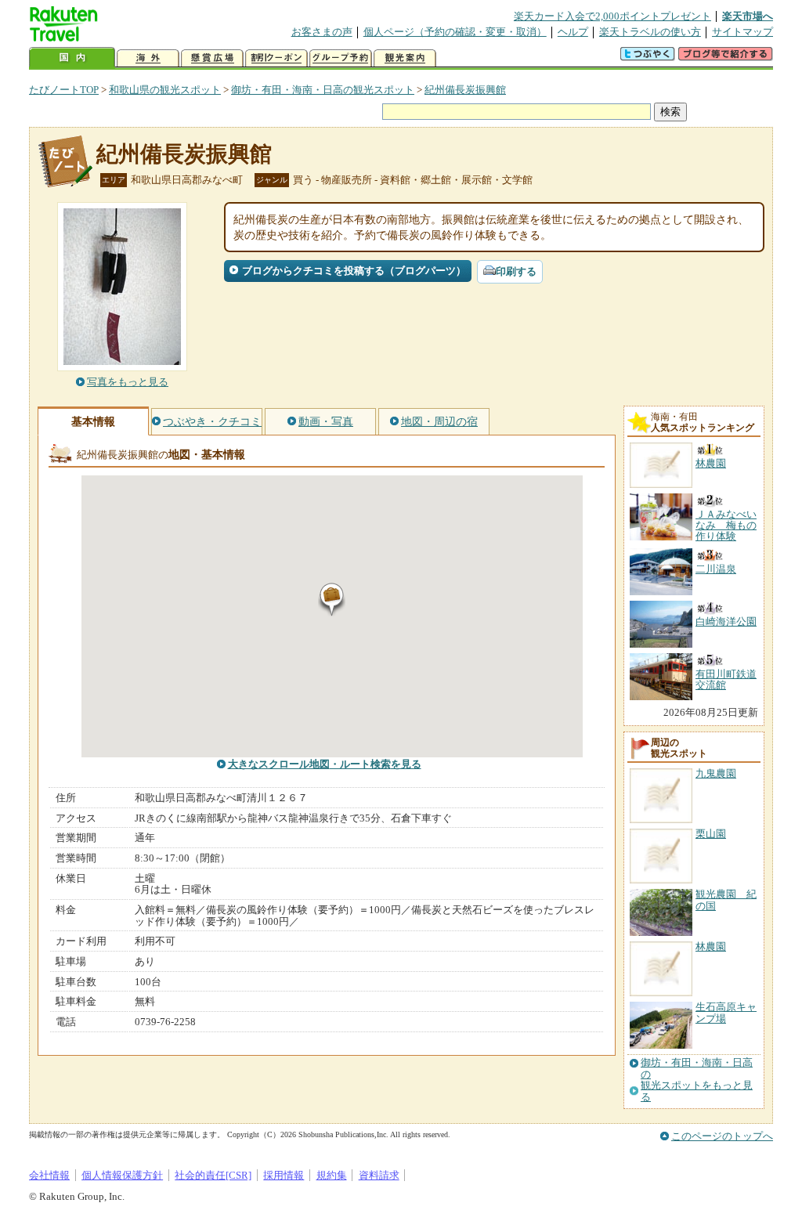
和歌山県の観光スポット (165, 90)
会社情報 (49, 1175)
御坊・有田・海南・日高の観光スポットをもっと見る (697, 1079)
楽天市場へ (747, 16)
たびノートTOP (64, 90)
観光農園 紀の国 (726, 899)
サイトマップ (742, 32)
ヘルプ (573, 32)
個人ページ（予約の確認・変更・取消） (455, 32)
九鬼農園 (715, 773)
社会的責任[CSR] (213, 1175)
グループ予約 (340, 58)
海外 (148, 58)
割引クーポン (276, 58)
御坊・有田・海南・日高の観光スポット (322, 90)
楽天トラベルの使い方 (650, 32)
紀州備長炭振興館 (465, 90)
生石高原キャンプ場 (726, 1012)
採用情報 (283, 1175)
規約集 (331, 1175)
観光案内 (405, 58)
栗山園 (710, 834)
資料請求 (379, 1175)
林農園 (710, 946)
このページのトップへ (722, 1136)
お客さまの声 (321, 32)
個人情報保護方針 (122, 1175)
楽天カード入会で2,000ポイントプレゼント (612, 16)
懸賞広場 (212, 58)
